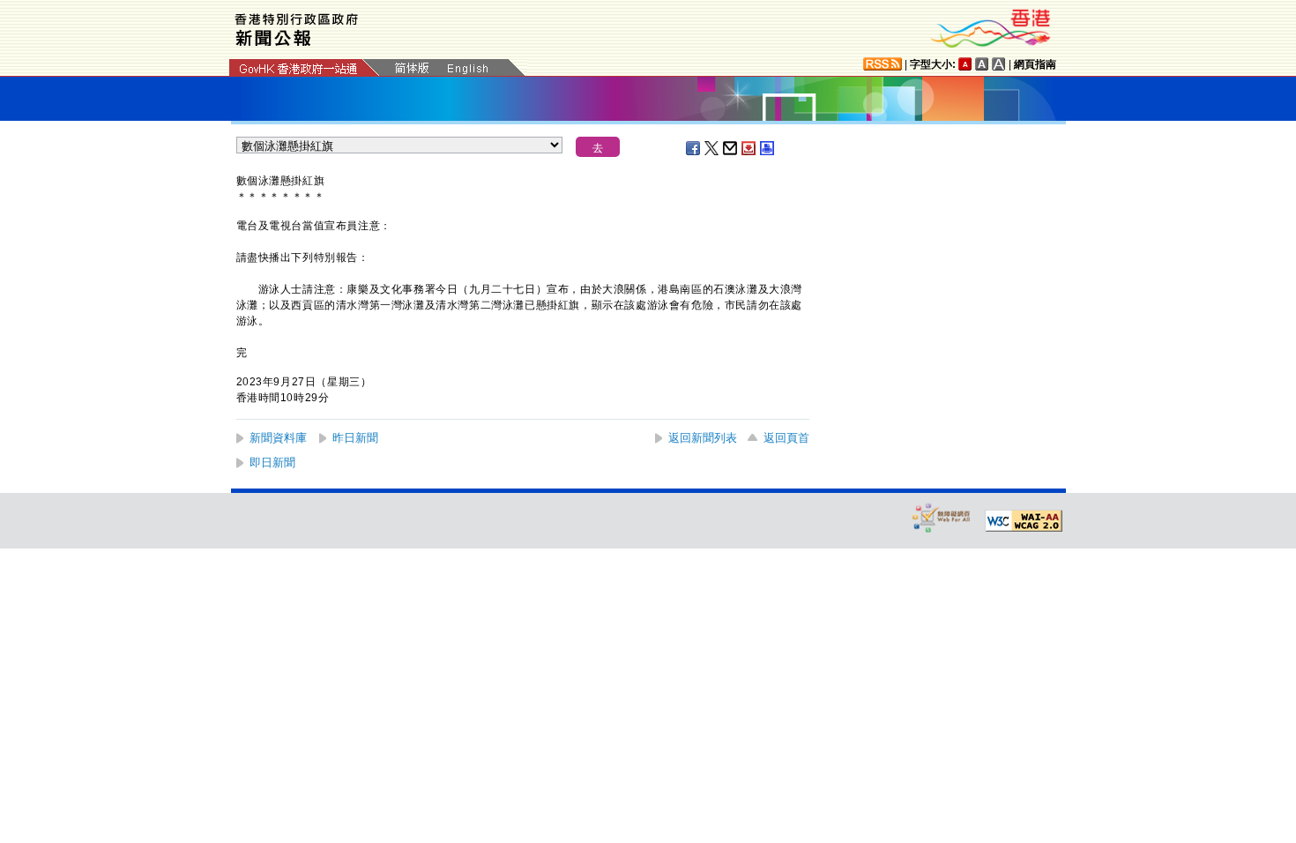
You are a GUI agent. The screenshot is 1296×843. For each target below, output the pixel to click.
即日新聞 (272, 462)
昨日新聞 (355, 437)
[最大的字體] (999, 64)
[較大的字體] (982, 64)
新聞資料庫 (278, 437)
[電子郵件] (731, 148)
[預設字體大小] (965, 64)
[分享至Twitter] (712, 148)
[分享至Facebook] (694, 148)
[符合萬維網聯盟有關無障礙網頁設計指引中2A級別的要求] (1023, 521)
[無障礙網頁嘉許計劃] (941, 517)
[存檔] (749, 148)
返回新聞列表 (702, 437)
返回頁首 (786, 437)
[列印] (768, 148)
